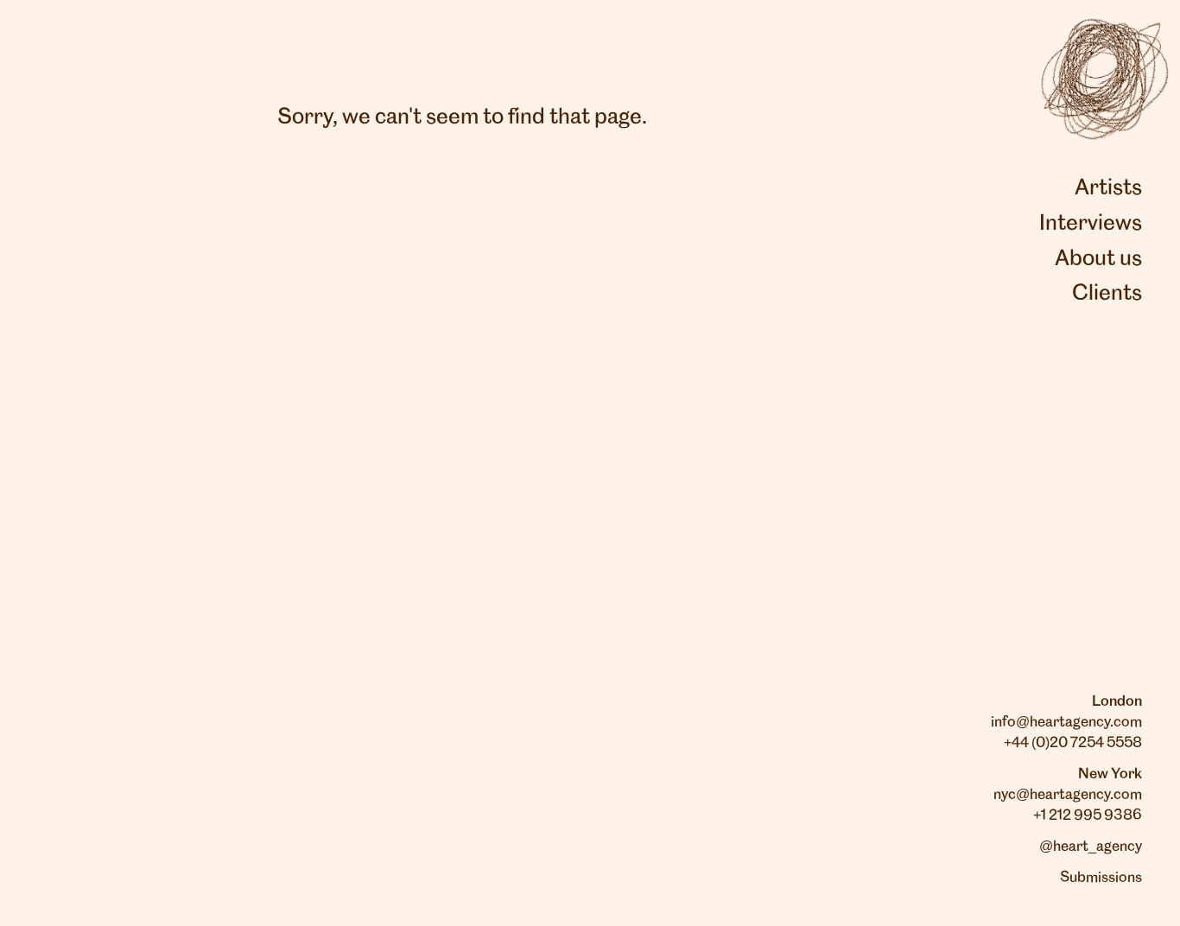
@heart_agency (1090, 846)
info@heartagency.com (1066, 722)
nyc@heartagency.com (1067, 795)
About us (1098, 259)
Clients (1107, 293)
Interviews (1090, 223)
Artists (1108, 188)
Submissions (1101, 878)
